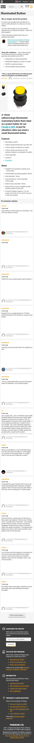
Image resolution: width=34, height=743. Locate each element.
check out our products (17, 665)
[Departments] (2, 1)
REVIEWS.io (9, 233)
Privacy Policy (23, 736)
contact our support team (18, 688)
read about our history (17, 659)
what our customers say (18, 662)
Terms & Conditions (11, 736)
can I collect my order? (17, 713)
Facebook (16, 669)
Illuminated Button (20, 231)
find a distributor (15, 691)
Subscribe (11, 644)
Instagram (23, 669)
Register (25, 2)
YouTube (9, 669)
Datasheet (8, 160)
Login (31, 2)
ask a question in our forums (19, 686)
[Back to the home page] (3, 6)
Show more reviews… (17, 615)
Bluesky (26, 668)
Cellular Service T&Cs (17, 737)
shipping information (17, 683)
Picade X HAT (8, 127)
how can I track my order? (18, 704)
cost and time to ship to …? (19, 707)
